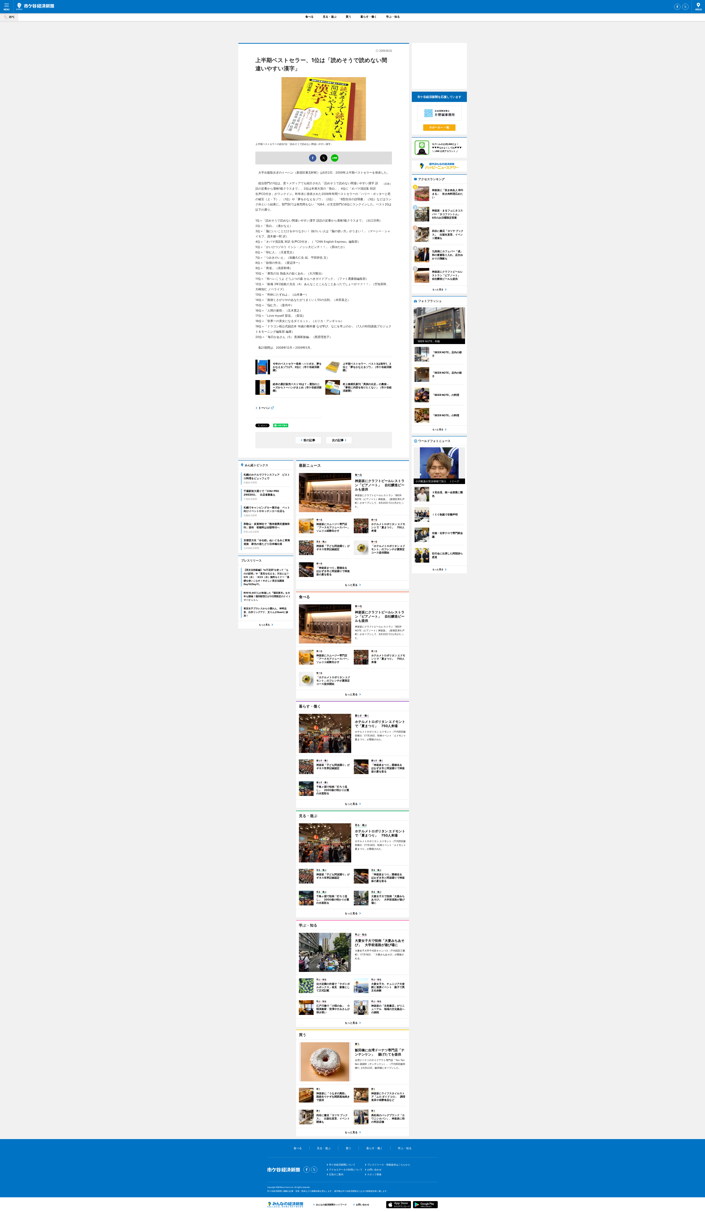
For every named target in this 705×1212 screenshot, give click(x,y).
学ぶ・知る (393, 16)
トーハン (264, 408)
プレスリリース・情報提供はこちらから (388, 1164)
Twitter (685, 7)
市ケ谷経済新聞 (35, 6)
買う (348, 16)
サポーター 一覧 (439, 127)
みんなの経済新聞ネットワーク (285, 1204)
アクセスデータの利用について (345, 1169)
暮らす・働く (368, 16)
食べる (309, 16)
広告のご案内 (336, 1174)
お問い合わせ (374, 1169)
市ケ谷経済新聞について (342, 1164)
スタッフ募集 (374, 1174)
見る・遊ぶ (330, 16)
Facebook (677, 7)
